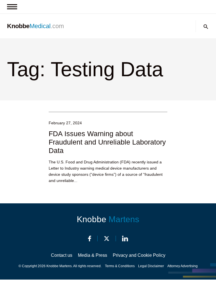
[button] (206, 26)
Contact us (61, 255)
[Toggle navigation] (12, 6)
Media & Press (92, 255)
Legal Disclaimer (151, 266)
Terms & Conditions (120, 266)
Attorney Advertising (182, 266)
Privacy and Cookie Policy (139, 255)
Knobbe (108, 219)
